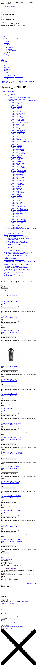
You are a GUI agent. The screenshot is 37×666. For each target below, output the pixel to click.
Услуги (10, 49)
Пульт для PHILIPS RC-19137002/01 (11, 541)
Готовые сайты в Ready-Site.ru (29, 583)
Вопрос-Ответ (12, 50)
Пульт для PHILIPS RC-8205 (9, 366)
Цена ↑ (6, 292)
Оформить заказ (5, 626)
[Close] (1, 339)
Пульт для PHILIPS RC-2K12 (9, 410)
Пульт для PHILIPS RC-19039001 (10, 512)
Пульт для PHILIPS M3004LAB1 (10, 424)
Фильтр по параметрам (7, 91)
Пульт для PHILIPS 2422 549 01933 (11, 439)
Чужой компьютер (6, 618)
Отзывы (10, 46)
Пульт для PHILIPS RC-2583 (9, 468)
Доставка (7, 55)
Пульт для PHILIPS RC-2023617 (10, 497)
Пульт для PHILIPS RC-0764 (9, 317)
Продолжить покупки (16, 626)
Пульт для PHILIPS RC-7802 (9, 332)
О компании (7, 44)
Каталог (6, 43)
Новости (10, 47)
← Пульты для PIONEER (8, 556)
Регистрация (8, 9)
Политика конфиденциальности (13, 77)
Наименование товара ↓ (11, 294)
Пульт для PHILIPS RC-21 (8, 395)
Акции (6, 54)
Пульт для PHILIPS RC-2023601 (10, 483)
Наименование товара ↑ (11, 295)
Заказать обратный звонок (8, 568)
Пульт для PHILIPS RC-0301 (9, 303)
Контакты (7, 52)
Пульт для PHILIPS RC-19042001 (10, 526)
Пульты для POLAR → (7, 557)
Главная (6, 41)
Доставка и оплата (9, 75)
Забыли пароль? (5, 622)
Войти (6, 8)
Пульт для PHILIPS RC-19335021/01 (11, 453)
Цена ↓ (6, 290)
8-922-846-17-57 (5, 27)
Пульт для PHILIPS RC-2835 (9, 381)
